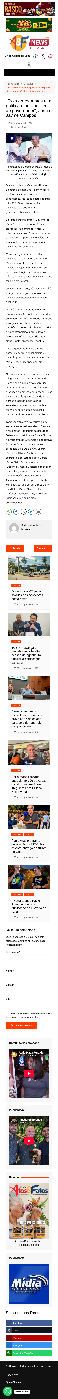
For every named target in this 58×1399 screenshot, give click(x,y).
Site (8, 999)
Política (25, 127)
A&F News (12, 1366)
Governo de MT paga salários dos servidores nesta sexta (27, 595)
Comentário (13, 952)
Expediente (12, 1375)
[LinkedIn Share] (31, 512)
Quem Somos (13, 1382)
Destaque (16, 127)
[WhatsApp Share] (9, 512)
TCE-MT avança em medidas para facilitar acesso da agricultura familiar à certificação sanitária (26, 655)
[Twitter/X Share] (24, 512)
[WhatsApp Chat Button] (7, 1391)
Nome (10, 970)
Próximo (41, 548)
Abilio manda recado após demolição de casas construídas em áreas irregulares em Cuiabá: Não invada (28, 784)
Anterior (17, 548)
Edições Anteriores (29, 1245)
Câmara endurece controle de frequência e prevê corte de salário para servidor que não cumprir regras (28, 719)
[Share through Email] (38, 512)
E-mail (10, 984)
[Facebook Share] (16, 512)
